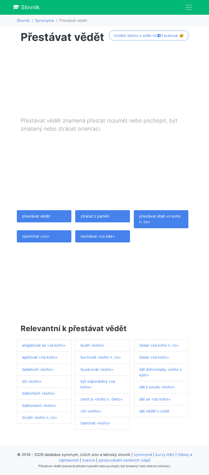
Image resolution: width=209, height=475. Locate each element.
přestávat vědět (36, 216)
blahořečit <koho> (38, 393)
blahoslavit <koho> (39, 405)
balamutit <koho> (38, 369)
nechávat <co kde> (98, 236)
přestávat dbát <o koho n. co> (160, 219)
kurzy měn (164, 454)
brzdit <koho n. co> (39, 417)
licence (88, 460)
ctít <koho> (91, 411)
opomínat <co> (35, 236)
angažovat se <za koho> (44, 345)
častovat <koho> (96, 423)
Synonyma (44, 20)
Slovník (30, 7)
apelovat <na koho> (40, 357)
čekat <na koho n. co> (159, 345)
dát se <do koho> (155, 399)
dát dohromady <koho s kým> (160, 372)
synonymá (143, 454)
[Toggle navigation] (188, 7)
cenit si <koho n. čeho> (102, 399)
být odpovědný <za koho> (98, 384)
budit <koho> (93, 345)
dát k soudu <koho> (157, 387)
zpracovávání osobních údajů (124, 460)
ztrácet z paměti (95, 216)
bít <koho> (32, 381)
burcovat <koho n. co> (101, 357)
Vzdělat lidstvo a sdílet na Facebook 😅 (149, 35)
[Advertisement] (104, 81)
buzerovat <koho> (97, 369)
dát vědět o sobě (154, 411)
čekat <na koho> (154, 357)
